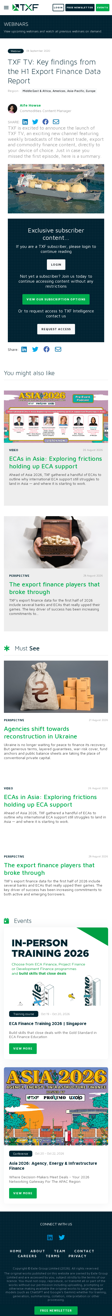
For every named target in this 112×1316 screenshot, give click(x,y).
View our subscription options (56, 299)
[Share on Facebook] (45, 122)
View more (23, 1048)
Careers (27, 1256)
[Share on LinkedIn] (25, 122)
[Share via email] (56, 122)
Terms (53, 1256)
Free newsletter (56, 1310)
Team (60, 1251)
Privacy (78, 1256)
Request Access (56, 329)
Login (56, 264)
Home (16, 1251)
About (37, 1251)
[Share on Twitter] (35, 122)
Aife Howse (30, 105)
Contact (84, 1251)
